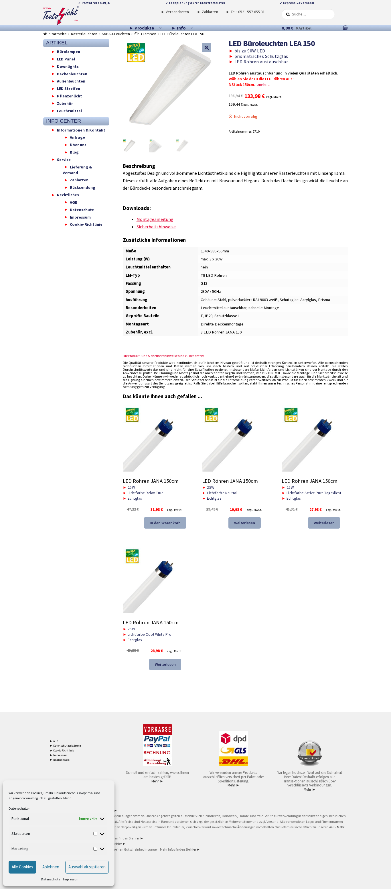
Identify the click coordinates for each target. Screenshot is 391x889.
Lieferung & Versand (77, 169)
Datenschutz (18, 808)
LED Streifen (68, 88)
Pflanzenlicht (69, 96)
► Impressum (59, 755)
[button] (206, 47)
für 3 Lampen (145, 33)
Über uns (78, 144)
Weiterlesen (244, 522)
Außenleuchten (71, 81)
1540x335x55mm (215, 251)
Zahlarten (79, 179)
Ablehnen (50, 867)
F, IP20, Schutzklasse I (220, 315)
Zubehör (65, 103)
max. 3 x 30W (212, 259)
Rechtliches (68, 194)
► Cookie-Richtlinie (62, 750)
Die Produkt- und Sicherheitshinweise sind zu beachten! (163, 356)
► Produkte (141, 28)
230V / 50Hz (211, 291)
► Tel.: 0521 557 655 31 (245, 11)
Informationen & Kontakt (81, 129)
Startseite (58, 33)
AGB (74, 202)
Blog (74, 152)
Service (64, 159)
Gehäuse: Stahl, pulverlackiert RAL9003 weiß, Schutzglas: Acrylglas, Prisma (265, 299)
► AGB (54, 741)
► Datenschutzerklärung (65, 745)
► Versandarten (175, 11)
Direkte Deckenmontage (222, 324)
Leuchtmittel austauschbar (223, 307)
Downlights (68, 66)
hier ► (138, 838)
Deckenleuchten (72, 73)
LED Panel (66, 58)
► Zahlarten (207, 11)
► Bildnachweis (60, 760)
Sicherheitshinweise (156, 226)
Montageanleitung (155, 219)
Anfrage (77, 137)
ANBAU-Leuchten (116, 33)
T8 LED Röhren (214, 275)
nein (204, 267)
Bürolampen (68, 51)
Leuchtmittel (69, 110)
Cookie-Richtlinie (86, 224)
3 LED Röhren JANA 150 (221, 332)
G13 (204, 283)
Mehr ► (157, 781)
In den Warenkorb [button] (165, 522)
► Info (178, 28)
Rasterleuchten (84, 33)
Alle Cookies (22, 867)
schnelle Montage (263, 307)
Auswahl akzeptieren (87, 867)
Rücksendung (82, 187)
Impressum (71, 879)
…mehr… (262, 84)
